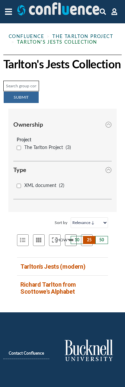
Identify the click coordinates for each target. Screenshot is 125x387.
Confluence (26, 36)
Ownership (28, 125)
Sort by (61, 223)
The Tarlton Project (82, 36)
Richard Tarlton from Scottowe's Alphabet (48, 288)
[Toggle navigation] (10, 11)
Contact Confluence (26, 353)
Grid (39, 240)
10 (77, 240)
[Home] (58, 12)
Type (19, 170)
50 (101, 240)
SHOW (61, 240)
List (23, 240)
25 (89, 240)
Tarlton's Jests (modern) (52, 266)
